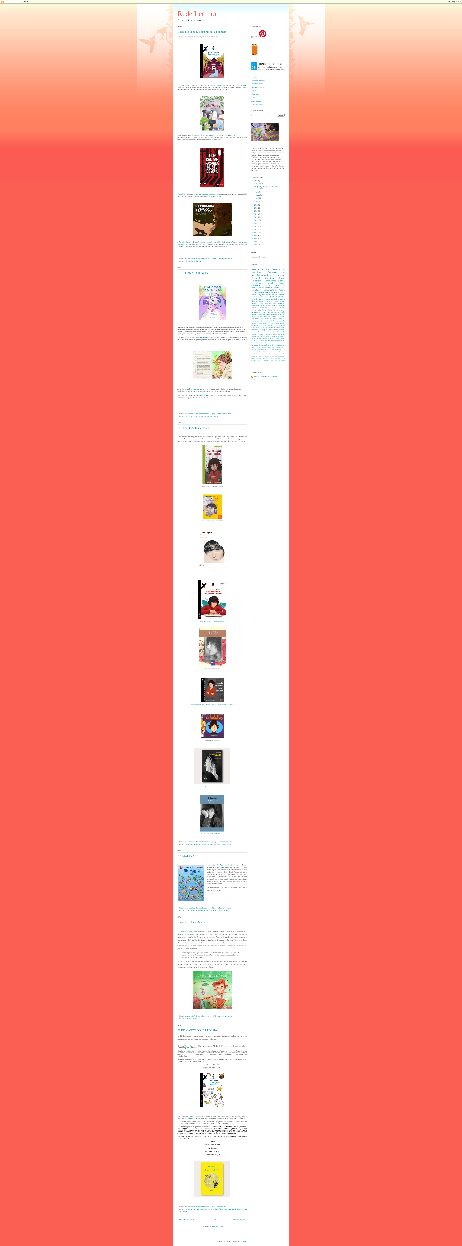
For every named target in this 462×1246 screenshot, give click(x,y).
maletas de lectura (278, 336)
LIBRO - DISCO (274, 297)
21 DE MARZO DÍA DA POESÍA (197, 1030)
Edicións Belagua (205, 395)
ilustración (202, 416)
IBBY (257, 340)
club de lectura (273, 301)
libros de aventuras (276, 325)
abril (257, 198)
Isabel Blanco (203, 337)
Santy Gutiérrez (240, 85)
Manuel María (263, 351)
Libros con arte (265, 340)
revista (274, 306)
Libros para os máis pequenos (272, 303)
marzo (258, 201)
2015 (256, 220)
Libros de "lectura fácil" (277, 327)
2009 (256, 238)
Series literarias (264, 299)
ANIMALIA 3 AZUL (189, 856)
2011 (256, 232)
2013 (256, 226)
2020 (256, 205)
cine (276, 356)
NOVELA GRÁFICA (271, 316)
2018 (256, 211)
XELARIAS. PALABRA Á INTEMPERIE (212, 521)
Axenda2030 (272, 347)
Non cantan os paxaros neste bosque (209, 194)
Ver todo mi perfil (257, 380)
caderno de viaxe (269, 356)
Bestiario (253, 349)
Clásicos (273, 308)
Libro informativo (212, 416)
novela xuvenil (266, 283)
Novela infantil (264, 292)
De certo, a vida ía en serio (212, 786)
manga (260, 360)
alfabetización (281, 354)
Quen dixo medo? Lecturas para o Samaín (201, 31)
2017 (256, 214)
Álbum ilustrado (256, 101)
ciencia (187, 416)
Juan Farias (265, 327)
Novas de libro (226, 844)
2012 (256, 229)
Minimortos (198, 135)
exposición (255, 325)
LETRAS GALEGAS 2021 (193, 428)
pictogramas (254, 362)
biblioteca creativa (263, 314)
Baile (274, 332)
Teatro (253, 91)
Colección (281, 306)
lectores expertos (275, 358)
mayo (258, 195)
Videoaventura (260, 354)
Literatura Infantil (257, 84)
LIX (186, 261)
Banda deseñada (191, 910)
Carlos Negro (181, 194)
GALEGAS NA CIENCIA (192, 272)
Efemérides (205, 844)
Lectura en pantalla (275, 349)
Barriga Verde (280, 347)
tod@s (253, 153)
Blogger (243, 1241)
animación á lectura (192, 1209)
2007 (256, 245)
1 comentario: (222, 1207)
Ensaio (261, 334)
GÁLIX (253, 340)
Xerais (221, 867)
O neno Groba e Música (191, 922)
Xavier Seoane (190, 1046)
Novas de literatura (258, 80)
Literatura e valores (260, 290)
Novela (274, 295)
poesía (273, 281)
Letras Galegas (215, 844)
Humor (263, 312)
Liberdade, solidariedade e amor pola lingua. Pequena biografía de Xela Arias (212, 704)
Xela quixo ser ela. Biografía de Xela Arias (212, 621)
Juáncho (198, 244)
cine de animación (268, 343)
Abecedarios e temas (265, 332)
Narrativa (254, 94)
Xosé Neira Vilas (271, 354)
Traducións (255, 306)
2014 (256, 223)
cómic (262, 321)
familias (282, 330)
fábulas (268, 345)
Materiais (274, 290)
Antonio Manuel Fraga (217, 85)
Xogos (276, 310)
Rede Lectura (196, 14)
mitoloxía (191, 261)
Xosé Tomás (233, 865)
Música (260, 297)
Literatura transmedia (277, 340)
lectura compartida (278, 321)
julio (257, 192)
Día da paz (274, 338)
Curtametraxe (255, 327)
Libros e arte (268, 323)
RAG (279, 351)
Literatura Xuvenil (257, 87)
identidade (266, 358)
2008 (256, 242)
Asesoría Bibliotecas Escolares (265, 377)
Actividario (264, 347)
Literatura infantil (230, 1209)
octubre (259, 183)
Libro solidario (267, 310)
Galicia (282, 338)
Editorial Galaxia (185, 242)
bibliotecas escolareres (257, 356)
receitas (258, 347)
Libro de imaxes (273, 312)
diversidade (261, 336)
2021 (256, 181)
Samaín (198, 261)
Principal (254, 77)
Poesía (253, 98)
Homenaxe (268, 334)
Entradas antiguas (239, 1219)
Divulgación (275, 292)
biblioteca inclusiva (258, 301)
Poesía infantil (182, 1212)
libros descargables (278, 345)
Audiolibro (188, 1018)
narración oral (256, 338)
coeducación (273, 330)
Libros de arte (257, 316)
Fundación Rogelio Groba (188, 931)
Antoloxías (281, 314)
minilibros (266, 360)
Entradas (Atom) (217, 1227)
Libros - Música (265, 306)
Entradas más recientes (187, 1219)
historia (263, 325)
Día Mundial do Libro (263, 349)
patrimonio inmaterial (278, 360)
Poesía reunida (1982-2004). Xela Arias (212, 834)
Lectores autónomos (259, 308)
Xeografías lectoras (264, 295)
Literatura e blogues (259, 330)
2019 (256, 208)
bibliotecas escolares (192, 844)
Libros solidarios (279, 334)
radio (253, 347)
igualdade (194, 416)
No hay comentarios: (225, 259)
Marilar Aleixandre (272, 351)
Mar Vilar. (232, 135)
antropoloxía (255, 343)
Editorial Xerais (184, 85)
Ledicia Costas (209, 135)
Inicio (214, 1219)
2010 (256, 235)
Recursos (280, 288)
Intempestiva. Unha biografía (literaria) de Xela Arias (212, 570)
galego (215, 910)
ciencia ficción (279, 323)
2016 (256, 217)
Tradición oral (270, 319)
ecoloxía (259, 358)
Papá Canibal (202, 85)
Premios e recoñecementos (268, 274)
